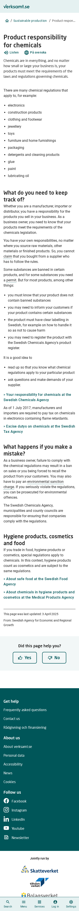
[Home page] (7, 20)
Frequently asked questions (25, 710)
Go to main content (59, 7)
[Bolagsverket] (39, 895)
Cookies (10, 782)
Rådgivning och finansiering (25, 727)
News (8, 773)
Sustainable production (30, 20)
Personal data (14, 755)
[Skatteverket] (39, 869)
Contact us (12, 718)
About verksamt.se (18, 746)
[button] (11, 52)
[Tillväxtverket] (39, 882)
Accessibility (13, 764)
